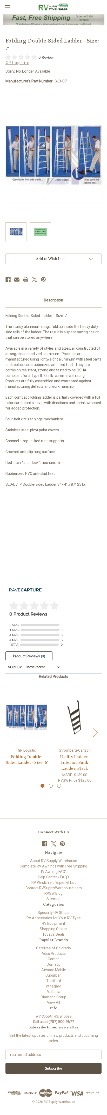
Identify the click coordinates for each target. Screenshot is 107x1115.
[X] (34, 279)
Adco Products (54, 953)
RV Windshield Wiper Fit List (53, 882)
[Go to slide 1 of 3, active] (42, 786)
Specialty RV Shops (53, 913)
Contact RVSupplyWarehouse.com (53, 888)
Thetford (53, 981)
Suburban (53, 975)
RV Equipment (53, 923)
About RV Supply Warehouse (53, 861)
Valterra (53, 992)
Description (53, 300)
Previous (7, 732)
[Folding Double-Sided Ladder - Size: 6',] (26, 717)
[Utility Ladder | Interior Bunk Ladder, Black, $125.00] (74, 717)
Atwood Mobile (53, 970)
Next (95, 732)
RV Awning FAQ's (54, 872)
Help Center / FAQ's (53, 877)
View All (53, 1002)
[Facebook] (8, 279)
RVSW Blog (53, 893)
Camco (53, 959)
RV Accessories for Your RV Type (53, 918)
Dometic (54, 964)
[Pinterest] (43, 279)
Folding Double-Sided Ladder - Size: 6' (27, 759)
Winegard (53, 986)
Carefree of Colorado (53, 948)
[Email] (16, 279)
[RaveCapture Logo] (26, 590)
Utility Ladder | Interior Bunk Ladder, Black (75, 762)
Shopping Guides (53, 929)
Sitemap (53, 899)
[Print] (25, 279)
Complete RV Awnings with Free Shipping (53, 866)
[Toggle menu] (7, 7)
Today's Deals (53, 934)
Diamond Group (53, 997)
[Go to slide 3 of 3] (59, 786)
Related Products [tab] (53, 676)
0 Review (46, 57)
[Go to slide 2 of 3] (51, 786)
